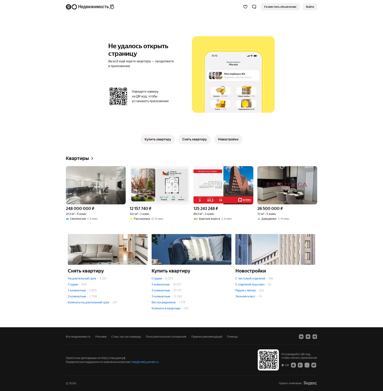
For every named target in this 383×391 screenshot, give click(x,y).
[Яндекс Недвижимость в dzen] (308, 336)
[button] (254, 6)
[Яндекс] (310, 383)
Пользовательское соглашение (166, 336)
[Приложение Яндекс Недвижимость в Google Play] (300, 365)
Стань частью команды (126, 336)
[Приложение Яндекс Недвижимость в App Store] (293, 365)
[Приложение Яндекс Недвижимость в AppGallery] (307, 365)
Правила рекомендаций (206, 336)
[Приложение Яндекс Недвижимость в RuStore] (313, 365)
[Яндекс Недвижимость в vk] (301, 336)
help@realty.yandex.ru (145, 362)
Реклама (101, 336)
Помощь (232, 336)
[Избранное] (245, 6)
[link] (310, 6)
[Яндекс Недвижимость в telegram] (314, 336)
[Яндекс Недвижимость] (90, 7)
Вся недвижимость (78, 336)
